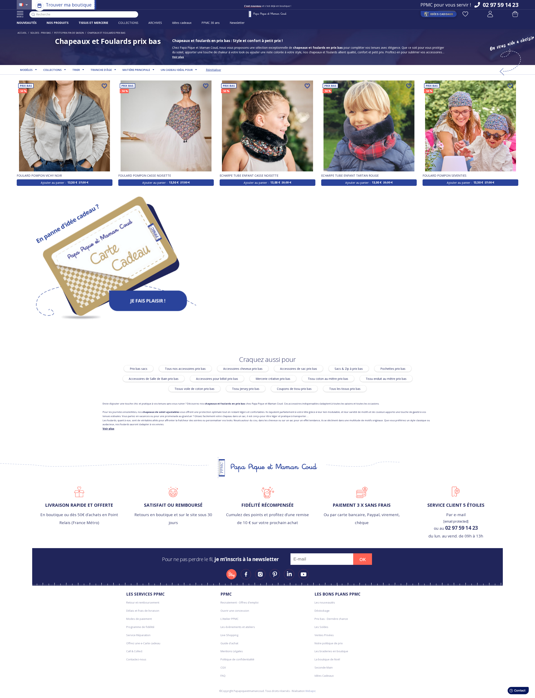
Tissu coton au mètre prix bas (328, 378)
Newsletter (237, 23)
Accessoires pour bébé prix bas (217, 378)
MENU (20, 16)
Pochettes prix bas (392, 368)
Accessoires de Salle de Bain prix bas (153, 378)
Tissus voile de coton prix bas (194, 388)
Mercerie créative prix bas (273, 378)
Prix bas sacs (138, 368)
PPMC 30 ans (210, 23)
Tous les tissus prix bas (344, 388)
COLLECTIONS (128, 23)
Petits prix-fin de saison (69, 32)
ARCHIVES (155, 23)
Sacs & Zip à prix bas (349, 368)
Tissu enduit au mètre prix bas (386, 378)
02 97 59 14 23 (461, 527)
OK (362, 559)
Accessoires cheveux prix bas (242, 368)
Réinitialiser (213, 69)
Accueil (22, 32)
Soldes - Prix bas (40, 32)
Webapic (310, 691)
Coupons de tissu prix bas (294, 388)
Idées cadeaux (181, 23)
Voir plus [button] (178, 57)
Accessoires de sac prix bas (298, 368)
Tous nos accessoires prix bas (185, 368)
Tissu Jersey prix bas (245, 388)
